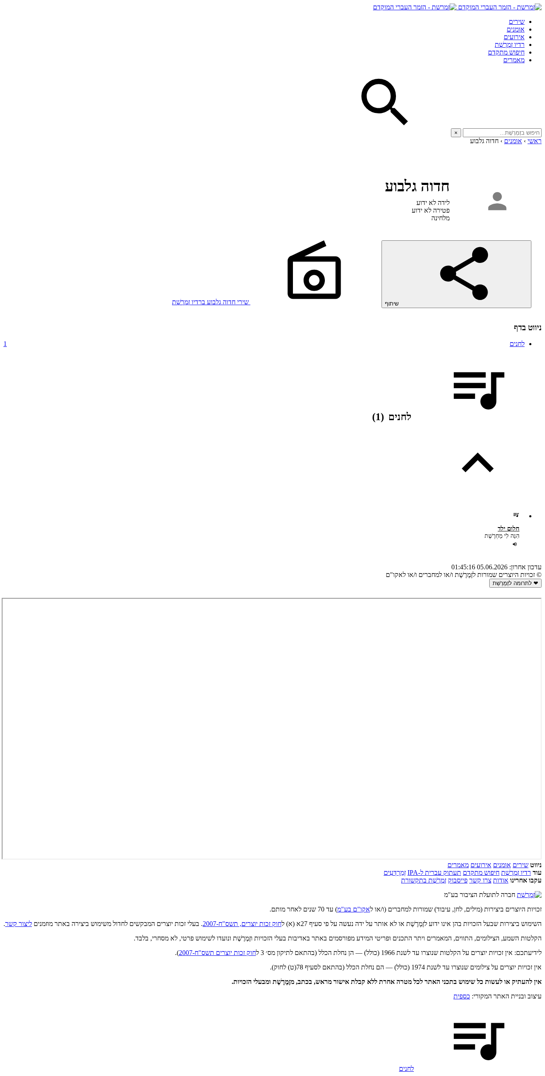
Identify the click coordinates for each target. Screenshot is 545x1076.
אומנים (516, 29)
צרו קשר (480, 880)
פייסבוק (458, 880)
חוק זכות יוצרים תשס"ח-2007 (217, 952)
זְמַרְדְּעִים (395, 872)
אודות (500, 880)
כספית (461, 996)
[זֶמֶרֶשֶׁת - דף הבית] (529, 894)
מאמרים (514, 59)
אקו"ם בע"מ (353, 909)
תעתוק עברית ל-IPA (434, 872)
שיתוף (392, 303)
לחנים (264, 343)
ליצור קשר (18, 923)
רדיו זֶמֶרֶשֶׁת (516, 872)
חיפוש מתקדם (506, 52)
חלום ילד (508, 528)
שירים (517, 21)
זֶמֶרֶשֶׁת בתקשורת (423, 880)
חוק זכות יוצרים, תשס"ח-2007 (242, 923)
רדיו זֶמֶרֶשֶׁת (510, 44)
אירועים (514, 36)
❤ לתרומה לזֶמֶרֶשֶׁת (515, 583)
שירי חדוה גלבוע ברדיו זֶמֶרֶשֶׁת (211, 302)
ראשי (535, 140)
